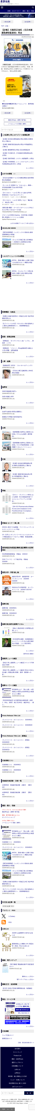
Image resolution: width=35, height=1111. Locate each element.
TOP (2, 26)
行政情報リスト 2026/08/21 (11, 764)
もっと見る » (30, 168)
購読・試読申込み (17, 1059)
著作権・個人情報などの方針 (17, 1076)
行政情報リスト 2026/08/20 (11, 770)
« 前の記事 (7, 21)
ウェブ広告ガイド (8, 1035)
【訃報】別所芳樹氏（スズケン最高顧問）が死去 (18, 158)
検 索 (29, 130)
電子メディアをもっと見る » (25, 979)
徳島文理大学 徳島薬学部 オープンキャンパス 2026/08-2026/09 (23, 579)
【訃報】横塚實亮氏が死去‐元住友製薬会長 (16, 150)
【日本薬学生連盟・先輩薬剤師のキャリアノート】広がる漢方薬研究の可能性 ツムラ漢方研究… (23, 641)
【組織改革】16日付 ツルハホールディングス (17, 365)
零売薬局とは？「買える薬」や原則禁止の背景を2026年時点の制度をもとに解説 (23, 692)
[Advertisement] (17, 297)
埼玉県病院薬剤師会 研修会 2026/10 (14, 554)
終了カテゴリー (17, 1087)
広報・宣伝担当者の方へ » (26, 1042)
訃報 (6, 26)
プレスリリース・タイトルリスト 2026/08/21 (17, 719)
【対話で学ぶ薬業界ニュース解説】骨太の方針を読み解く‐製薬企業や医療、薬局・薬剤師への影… (18, 672)
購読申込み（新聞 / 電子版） (11, 812)
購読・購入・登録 (28, 11)
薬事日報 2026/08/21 (9, 608)
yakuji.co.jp (5, 1099)
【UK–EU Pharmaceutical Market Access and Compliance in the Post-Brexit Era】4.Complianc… (22, 509)
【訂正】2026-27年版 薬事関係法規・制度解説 (17, 988)
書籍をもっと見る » (28, 976)
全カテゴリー (16, 11)
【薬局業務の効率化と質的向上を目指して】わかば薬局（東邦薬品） (23, 434)
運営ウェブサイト (17, 1062)
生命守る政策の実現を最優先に (12, 411)
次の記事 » (28, 21)
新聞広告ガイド (7, 1038)
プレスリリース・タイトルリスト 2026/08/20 (17, 725)
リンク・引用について (17, 1080)
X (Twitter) (12, 916)
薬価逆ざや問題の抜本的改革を (12, 417)
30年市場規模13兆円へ (9, 391)
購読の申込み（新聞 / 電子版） (17, 120)
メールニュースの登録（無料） (17, 124)
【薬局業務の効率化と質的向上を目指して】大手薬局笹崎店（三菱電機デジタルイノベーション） (23, 445)
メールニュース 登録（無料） (11, 822)
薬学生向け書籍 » (28, 653)
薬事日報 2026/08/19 (9, 613)
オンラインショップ (8, 817)
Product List (17, 1055)
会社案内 (17, 1048)
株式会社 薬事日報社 (17, 1101)
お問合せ (17, 1073)
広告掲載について (17, 1066)
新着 (9, 11)
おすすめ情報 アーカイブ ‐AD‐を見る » (22, 223)
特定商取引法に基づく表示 (17, 1083)
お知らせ (17, 1069)
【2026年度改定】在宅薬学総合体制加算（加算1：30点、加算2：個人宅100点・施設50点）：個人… (18, 702)
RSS (10, 922)
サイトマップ (17, 1052)
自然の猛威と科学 (8, 396)
